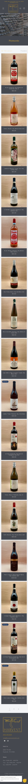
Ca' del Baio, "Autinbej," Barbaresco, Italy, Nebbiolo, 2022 (14, 210)
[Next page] (18, 709)
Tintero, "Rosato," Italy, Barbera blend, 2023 (14, 128)
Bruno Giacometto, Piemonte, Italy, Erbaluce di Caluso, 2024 (14, 332)
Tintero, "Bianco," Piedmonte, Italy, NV (14, 494)
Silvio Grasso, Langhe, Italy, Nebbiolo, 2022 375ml (14, 698)
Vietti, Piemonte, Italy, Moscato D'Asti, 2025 (14, 534)
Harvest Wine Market (13, 773)
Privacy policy (20, 775)
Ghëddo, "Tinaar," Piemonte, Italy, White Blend (14, 413)
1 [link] (9, 709)
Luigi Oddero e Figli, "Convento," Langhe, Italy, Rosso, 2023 (14, 373)
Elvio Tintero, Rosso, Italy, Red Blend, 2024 (14, 291)
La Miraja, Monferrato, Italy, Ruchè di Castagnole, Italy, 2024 (14, 454)
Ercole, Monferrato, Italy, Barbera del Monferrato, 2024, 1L (14, 88)
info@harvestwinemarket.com (11, 738)
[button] (3, 8)
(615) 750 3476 (7, 734)
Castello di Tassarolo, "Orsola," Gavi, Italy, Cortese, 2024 (14, 169)
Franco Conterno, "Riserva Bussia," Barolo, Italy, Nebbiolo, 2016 (14, 575)
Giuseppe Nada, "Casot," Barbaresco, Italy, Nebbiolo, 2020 (14, 616)
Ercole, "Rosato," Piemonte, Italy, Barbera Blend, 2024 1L (14, 251)
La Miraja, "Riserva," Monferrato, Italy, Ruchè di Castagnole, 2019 (14, 657)
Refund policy (13, 775)
